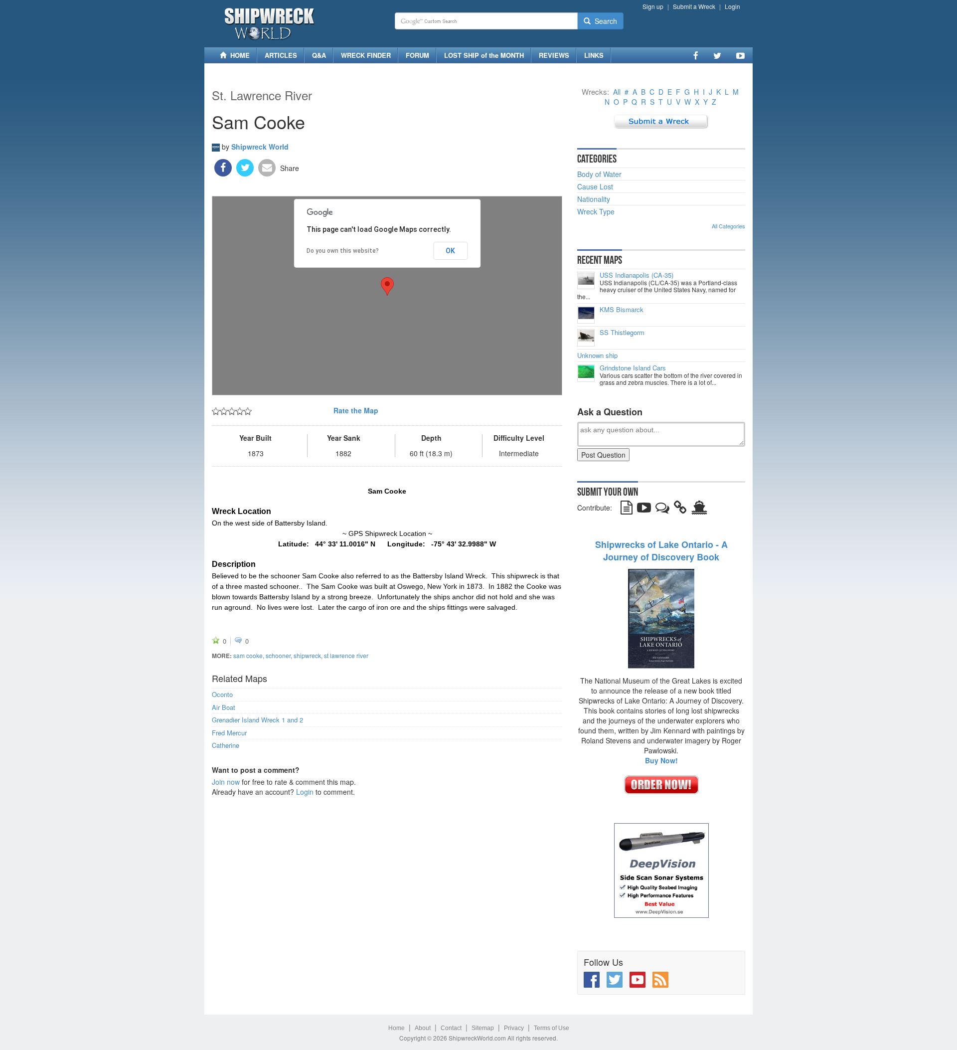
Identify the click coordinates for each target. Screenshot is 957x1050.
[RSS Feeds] (660, 980)
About (423, 1028)
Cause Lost (595, 186)
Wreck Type (596, 211)
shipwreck (307, 655)
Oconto (222, 694)
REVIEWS (554, 55)
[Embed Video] (644, 510)
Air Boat (223, 707)
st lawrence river (346, 655)
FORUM (417, 55)
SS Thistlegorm (622, 332)
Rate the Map (355, 410)
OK (450, 251)
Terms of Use (551, 1028)
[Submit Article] (627, 510)
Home (396, 1028)
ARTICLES (281, 55)
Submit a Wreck (694, 6)
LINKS (594, 55)
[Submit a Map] (661, 121)
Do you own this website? (343, 250)
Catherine (225, 745)
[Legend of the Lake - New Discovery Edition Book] (661, 618)
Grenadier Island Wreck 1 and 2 (257, 719)
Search (604, 21)
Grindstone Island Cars (633, 367)
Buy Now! (661, 760)
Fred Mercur (229, 732)
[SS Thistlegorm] (586, 338)
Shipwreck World (260, 147)
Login (732, 6)
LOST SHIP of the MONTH (484, 55)
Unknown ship (597, 355)
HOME (238, 55)
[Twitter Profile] (717, 55)
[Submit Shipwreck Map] (699, 510)
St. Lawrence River (262, 95)
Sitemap (483, 1028)
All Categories (728, 226)
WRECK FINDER (366, 55)
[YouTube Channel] (740, 55)
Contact (451, 1028)
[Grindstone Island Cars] (586, 373)
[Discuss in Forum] (662, 510)
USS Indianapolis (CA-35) (636, 275)
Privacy (514, 1028)
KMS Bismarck (621, 309)
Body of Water (599, 174)
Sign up (652, 6)
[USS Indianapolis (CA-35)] (586, 280)
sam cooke (248, 655)
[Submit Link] (680, 510)
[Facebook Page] (696, 55)
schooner (278, 655)
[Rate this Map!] (232, 410)
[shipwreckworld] (216, 146)
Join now (226, 782)
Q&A (319, 55)
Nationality (593, 199)
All (617, 92)
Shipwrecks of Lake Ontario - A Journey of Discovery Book (661, 551)
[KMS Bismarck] (586, 315)
